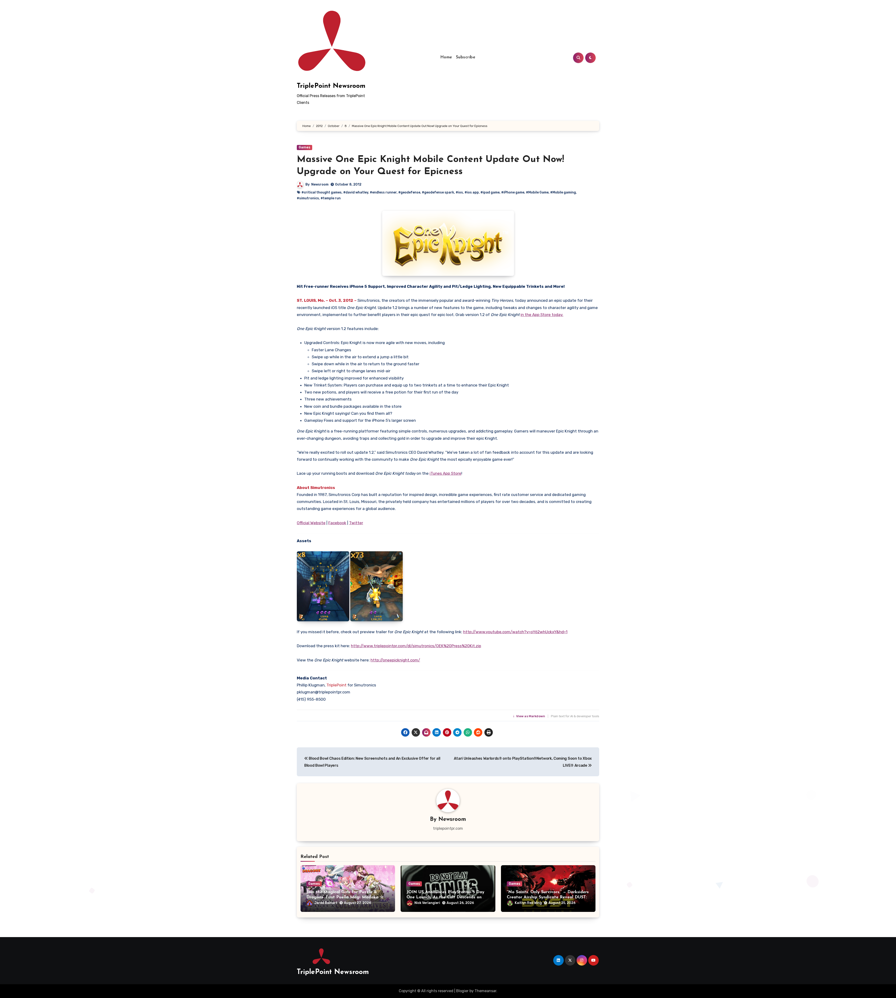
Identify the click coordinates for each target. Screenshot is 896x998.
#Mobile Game (537, 192)
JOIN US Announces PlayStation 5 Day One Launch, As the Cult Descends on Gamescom (445, 897)
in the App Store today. (542, 314)
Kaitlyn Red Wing (528, 903)
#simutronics (308, 198)
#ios (459, 192)
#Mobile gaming (563, 192)
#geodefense (409, 192)
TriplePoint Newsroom (331, 86)
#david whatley (355, 192)
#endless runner (383, 192)
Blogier (462, 991)
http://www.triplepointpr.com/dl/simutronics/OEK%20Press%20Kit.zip (416, 645)
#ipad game (490, 192)
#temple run (331, 198)
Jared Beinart (325, 903)
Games (304, 147)
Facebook (337, 522)
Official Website (311, 522)
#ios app (472, 192)
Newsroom (320, 184)
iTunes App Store (445, 473)
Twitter (356, 522)
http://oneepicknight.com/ (395, 660)
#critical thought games (321, 192)
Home (446, 57)
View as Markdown (529, 716)
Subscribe (466, 57)
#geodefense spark (438, 192)
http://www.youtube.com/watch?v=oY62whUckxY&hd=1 (515, 631)
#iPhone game (512, 192)
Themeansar (485, 991)
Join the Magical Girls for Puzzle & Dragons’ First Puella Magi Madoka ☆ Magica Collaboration (345, 897)
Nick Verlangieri (427, 903)
